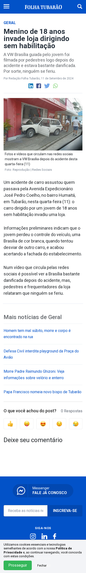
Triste (75, 423)
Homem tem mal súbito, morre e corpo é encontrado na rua (37, 333)
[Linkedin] (31, 85)
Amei (43, 423)
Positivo (10, 423)
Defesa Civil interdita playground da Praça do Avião (41, 354)
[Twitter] (47, 85)
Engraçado (26, 423)
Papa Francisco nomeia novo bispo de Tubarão (42, 392)
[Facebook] (39, 85)
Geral (10, 23)
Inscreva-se (65, 510)
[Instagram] (33, 536)
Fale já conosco (49, 490)
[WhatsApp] (55, 85)
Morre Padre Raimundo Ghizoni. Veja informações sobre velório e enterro (34, 374)
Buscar (80, 6)
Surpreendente (59, 423)
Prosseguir (17, 565)
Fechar (42, 565)
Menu (6, 7)
